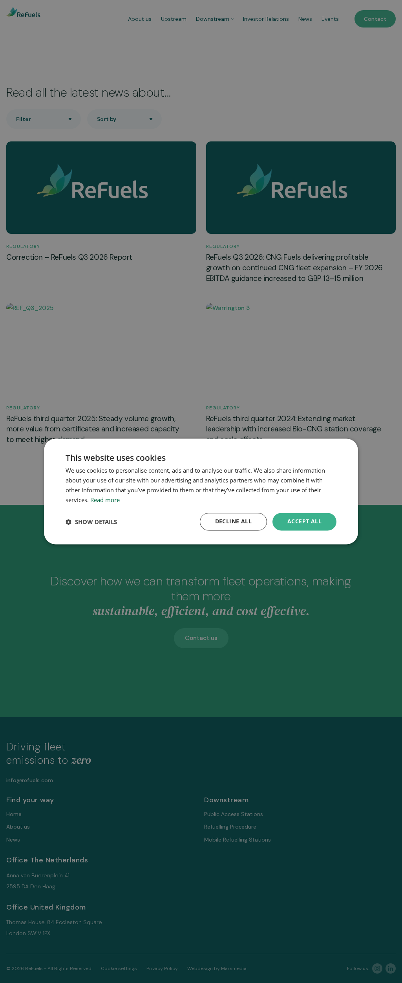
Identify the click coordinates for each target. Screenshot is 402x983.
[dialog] (201, 491)
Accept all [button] (304, 521)
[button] (91, 521)
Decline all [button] (233, 521)
